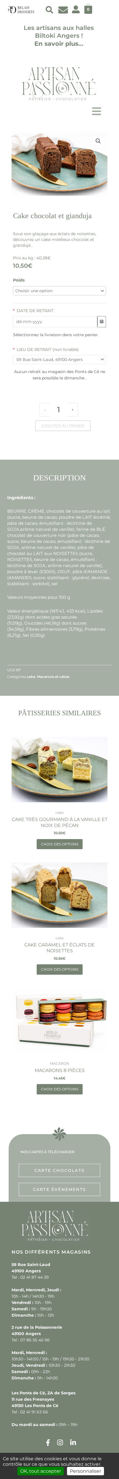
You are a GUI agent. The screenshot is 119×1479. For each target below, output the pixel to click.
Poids (19, 280)
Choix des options (59, 844)
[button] (49, 10)
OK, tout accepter (40, 1471)
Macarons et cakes (53, 676)
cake (31, 676)
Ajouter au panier (62, 425)
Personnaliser (85, 1471)
